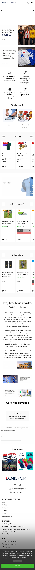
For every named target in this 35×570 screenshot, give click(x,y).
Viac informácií (21, 557)
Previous (4, 105)
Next (31, 105)
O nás (3, 502)
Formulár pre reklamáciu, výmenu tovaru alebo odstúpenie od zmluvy (15, 530)
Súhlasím (18, 566)
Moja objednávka (7, 516)
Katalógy (4, 510)
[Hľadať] (24, 2)
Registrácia (5, 505)
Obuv (10, 125)
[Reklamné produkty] (25, 115)
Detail (4, 239)
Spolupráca (5, 508)
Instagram (20, 484)
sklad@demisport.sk (19, 489)
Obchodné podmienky (8, 524)
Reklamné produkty (25, 126)
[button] (2, 10)
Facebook (15, 484)
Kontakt (4, 513)
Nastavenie (17, 561)
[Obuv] (10, 115)
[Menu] (32, 3)
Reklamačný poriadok (8, 534)
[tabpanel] (8, 155)
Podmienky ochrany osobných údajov (13, 526)
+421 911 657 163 (19, 492)
